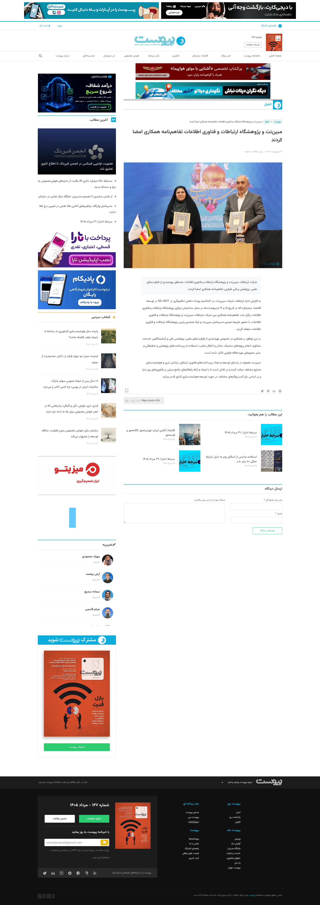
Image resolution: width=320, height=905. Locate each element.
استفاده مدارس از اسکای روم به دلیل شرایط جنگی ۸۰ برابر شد (231, 459)
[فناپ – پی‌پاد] (77, 289)
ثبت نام (44, 26)
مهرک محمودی (91, 556)
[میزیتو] (77, 475)
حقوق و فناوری (234, 858)
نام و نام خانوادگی (274, 500)
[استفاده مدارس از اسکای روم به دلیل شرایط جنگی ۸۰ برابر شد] (271, 471)
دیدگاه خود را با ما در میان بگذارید (209, 500)
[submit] (105, 842)
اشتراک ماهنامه (253, 44)
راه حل (237, 863)
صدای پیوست (192, 812)
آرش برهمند (93, 574)
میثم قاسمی (92, 609)
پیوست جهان (234, 868)
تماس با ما (194, 844)
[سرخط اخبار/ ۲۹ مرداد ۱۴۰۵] (189, 471)
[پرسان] (203, 71)
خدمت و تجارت (233, 853)
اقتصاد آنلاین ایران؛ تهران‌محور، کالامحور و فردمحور (150, 432)
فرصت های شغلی (190, 853)
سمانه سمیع (92, 592)
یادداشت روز (235, 817)
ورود (59, 26)
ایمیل (279, 514)
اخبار (267, 104)
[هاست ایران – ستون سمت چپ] (77, 93)
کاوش (238, 822)
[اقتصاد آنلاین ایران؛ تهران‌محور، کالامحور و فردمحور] (189, 444)
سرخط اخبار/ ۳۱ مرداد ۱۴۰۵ (241, 432)
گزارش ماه (236, 844)
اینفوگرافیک (193, 822)
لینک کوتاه (135, 400)
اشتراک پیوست (77, 747)
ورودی (238, 839)
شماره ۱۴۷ (257, 37)
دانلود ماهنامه (94, 819)
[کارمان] (77, 517)
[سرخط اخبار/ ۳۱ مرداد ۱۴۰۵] (271, 444)
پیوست (277, 121)
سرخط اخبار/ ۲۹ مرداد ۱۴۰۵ (159, 459)
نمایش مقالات (60, 819)
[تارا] (77, 248)
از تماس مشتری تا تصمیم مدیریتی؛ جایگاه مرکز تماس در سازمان (75, 196)
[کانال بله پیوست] (91, 10)
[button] (40, 56)
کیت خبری (194, 858)
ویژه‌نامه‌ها (194, 839)
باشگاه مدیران (234, 848)
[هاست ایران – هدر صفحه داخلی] (203, 90)
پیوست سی (193, 817)
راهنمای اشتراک (268, 26)
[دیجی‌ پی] (228, 10)
